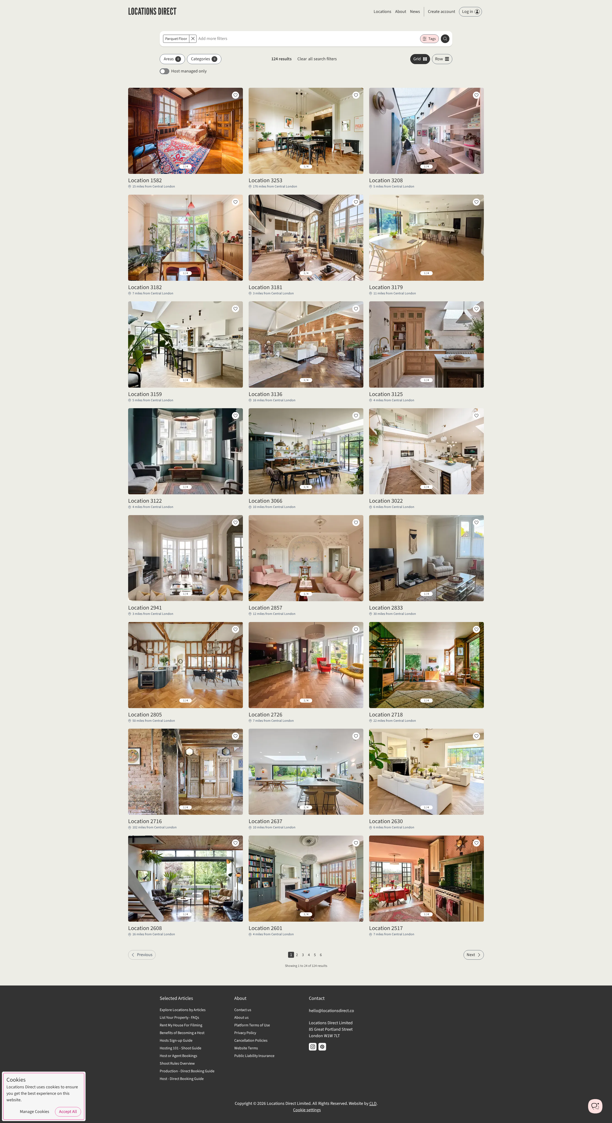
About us (241, 1017)
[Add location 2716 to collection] (235, 736)
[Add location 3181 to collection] (356, 202)
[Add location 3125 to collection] (476, 308)
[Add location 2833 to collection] (476, 522)
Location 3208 (386, 180)
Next (471, 955)
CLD (373, 1103)
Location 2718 (386, 715)
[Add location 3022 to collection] (476, 415)
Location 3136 (265, 394)
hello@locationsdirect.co (331, 1011)
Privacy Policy (245, 1032)
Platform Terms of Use (252, 1025)
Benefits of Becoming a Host (182, 1032)
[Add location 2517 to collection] (476, 843)
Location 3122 (145, 501)
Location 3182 (145, 287)
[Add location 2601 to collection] (356, 843)
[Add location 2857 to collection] (356, 522)
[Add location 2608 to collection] (235, 843)
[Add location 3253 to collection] (356, 95)
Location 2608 (145, 928)
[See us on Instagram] (313, 1047)
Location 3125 (386, 394)
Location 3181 (265, 287)
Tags (432, 38)
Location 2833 (386, 608)
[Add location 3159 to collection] (235, 308)
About (400, 12)
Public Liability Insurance (254, 1055)
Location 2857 (265, 608)
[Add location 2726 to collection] (356, 629)
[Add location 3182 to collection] (235, 202)
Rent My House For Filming (181, 1025)
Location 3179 (386, 287)
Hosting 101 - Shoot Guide (180, 1048)
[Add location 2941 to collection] (235, 522)
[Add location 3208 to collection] (476, 95)
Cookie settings (307, 1110)
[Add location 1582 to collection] (235, 95)
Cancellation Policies (251, 1040)
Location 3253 (265, 180)
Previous (145, 955)
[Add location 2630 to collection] (476, 736)
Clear (317, 59)
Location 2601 (265, 928)
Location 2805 (145, 715)
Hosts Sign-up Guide (176, 1040)
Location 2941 (145, 608)
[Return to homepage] (152, 11)
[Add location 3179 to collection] (476, 202)
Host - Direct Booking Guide (182, 1078)
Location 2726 (265, 715)
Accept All (68, 1112)
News (415, 12)
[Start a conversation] (595, 1106)
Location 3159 (145, 394)
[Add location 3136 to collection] (356, 308)
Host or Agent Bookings (178, 1055)
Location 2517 (386, 928)
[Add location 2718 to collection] (476, 629)
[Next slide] (235, 166)
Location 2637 (265, 821)
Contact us (242, 1010)
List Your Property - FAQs (179, 1017)
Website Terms (246, 1048)
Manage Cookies (34, 1112)
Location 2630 (386, 821)
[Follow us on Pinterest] (322, 1047)
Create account (441, 12)
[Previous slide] (135, 166)
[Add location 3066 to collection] (356, 415)
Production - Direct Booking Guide (187, 1071)
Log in (467, 12)
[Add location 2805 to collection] (235, 629)
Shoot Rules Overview (177, 1063)
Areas (171, 59)
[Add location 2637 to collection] (356, 736)
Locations (382, 12)
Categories (203, 59)
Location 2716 (145, 821)
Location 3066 (265, 501)
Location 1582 (145, 180)
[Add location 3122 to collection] (235, 415)
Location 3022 (386, 501)
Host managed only (189, 71)
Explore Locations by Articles (183, 1010)
